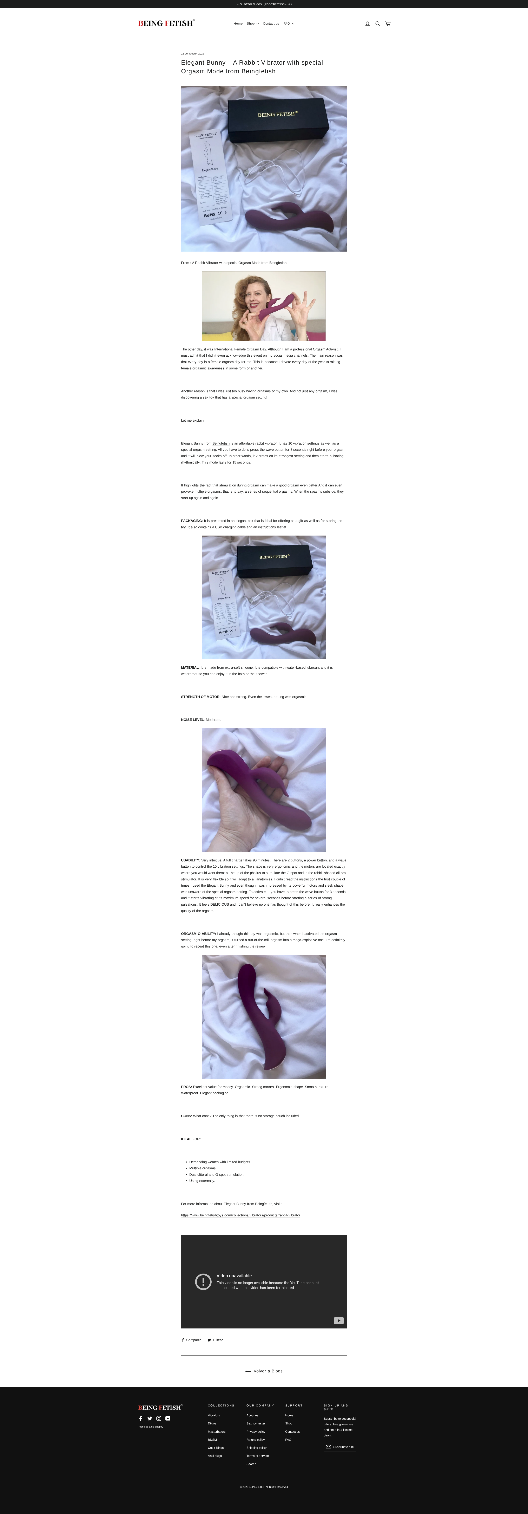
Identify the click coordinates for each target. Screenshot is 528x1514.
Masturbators (217, 1431)
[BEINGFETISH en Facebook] (140, 1418)
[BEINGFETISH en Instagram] (158, 1418)
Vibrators (214, 1415)
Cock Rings (216, 1447)
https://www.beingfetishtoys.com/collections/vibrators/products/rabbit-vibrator (240, 1215)
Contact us (271, 23)
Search (251, 1464)
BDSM (212, 1439)
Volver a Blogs (267, 1371)
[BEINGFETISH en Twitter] (149, 1418)
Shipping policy (256, 1447)
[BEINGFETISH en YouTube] (167, 1418)
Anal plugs (215, 1455)
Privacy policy (255, 1431)
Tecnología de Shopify (150, 1426)
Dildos (212, 1423)
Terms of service (257, 1455)
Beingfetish (221, 443)
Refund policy (255, 1439)
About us (252, 1415)
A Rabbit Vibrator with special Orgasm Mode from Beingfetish (238, 263)
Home (238, 23)
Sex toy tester (255, 1423)
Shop (251, 23)
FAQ (287, 23)
